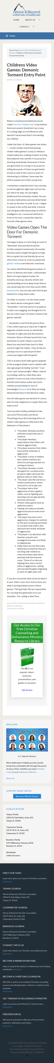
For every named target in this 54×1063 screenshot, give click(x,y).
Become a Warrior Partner (27, 796)
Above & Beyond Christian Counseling (27, 9)
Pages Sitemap (30, 1049)
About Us (10, 778)
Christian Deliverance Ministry (31, 603)
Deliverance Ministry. (28, 772)
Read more (7, 881)
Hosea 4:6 (23, 389)
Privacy (41, 1049)
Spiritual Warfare (14, 606)
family (21, 608)
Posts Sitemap (16, 1049)
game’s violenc (14, 263)
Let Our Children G (23, 124)
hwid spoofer (13, 290)
